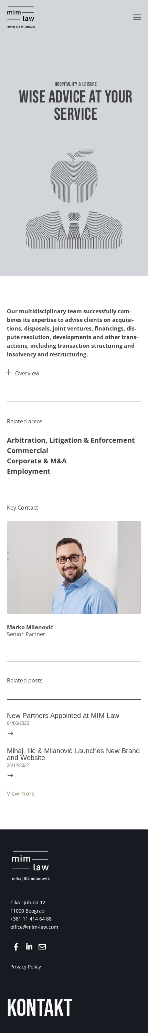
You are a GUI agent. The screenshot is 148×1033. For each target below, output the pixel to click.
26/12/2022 (18, 765)
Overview (27, 373)
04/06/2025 (18, 723)
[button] (137, 17)
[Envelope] (42, 947)
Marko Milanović (30, 627)
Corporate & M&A (37, 460)
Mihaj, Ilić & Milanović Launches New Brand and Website (73, 754)
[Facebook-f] (16, 947)
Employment (29, 471)
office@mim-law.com (34, 927)
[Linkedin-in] (29, 947)
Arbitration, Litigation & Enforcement (71, 440)
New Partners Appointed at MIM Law (63, 715)
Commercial (27, 450)
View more (21, 793)
